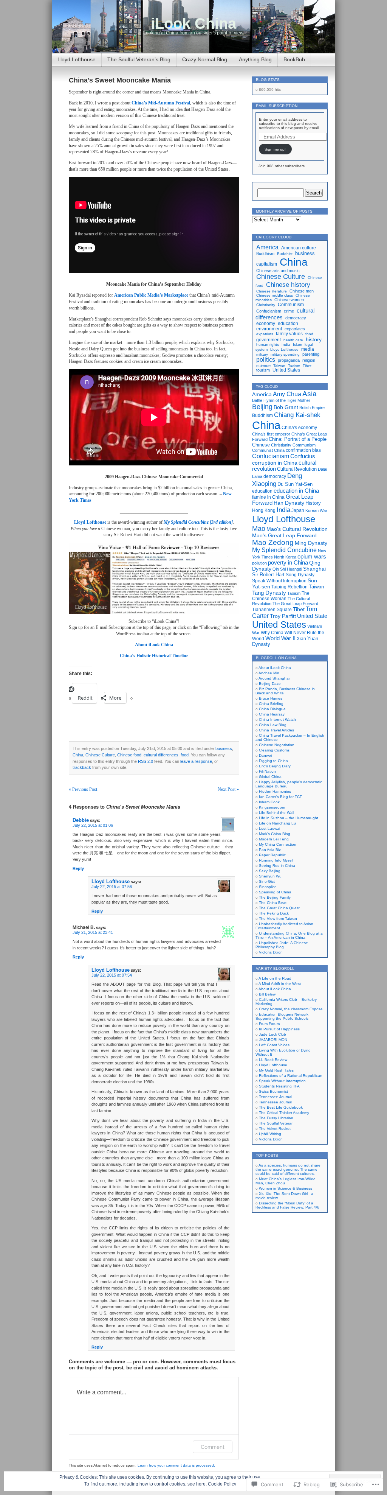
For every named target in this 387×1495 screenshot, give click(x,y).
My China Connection (277, 844)
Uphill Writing (270, 1134)
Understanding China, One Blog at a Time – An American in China (289, 935)
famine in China (268, 497)
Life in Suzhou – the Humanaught (288, 818)
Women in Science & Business (285, 1188)
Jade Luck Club (272, 1034)
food (185, 755)
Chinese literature (271, 291)
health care (293, 340)
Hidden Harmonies (275, 791)
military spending (285, 354)
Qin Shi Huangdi (287, 569)
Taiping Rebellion (289, 587)
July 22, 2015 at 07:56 (111, 886)
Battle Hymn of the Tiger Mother (281, 400)
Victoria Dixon (271, 952)
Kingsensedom (272, 807)
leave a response (196, 761)
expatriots (264, 334)
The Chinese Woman (281, 596)
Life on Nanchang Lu (277, 823)
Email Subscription (276, 106)
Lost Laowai (269, 828)
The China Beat (272, 903)
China (78, 755)
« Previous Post (83, 789)
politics (265, 359)
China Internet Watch (277, 719)
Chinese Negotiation (276, 745)
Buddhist (285, 254)
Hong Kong (264, 510)
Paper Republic (272, 855)
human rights (267, 344)
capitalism (266, 264)
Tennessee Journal (275, 1097)
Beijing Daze (270, 683)
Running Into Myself (276, 860)
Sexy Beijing (269, 871)
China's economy (299, 427)
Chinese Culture (100, 755)
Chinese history (288, 284)
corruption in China (274, 463)
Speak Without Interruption (279, 580)
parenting (310, 354)
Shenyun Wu (270, 876)
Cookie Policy (222, 1484)
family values (289, 333)
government (268, 339)
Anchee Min (269, 673)
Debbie (81, 820)
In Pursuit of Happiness (279, 1029)
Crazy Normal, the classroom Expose (291, 1009)
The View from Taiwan (278, 918)
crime (289, 311)
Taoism (294, 366)
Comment (212, 1447)
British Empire (312, 407)
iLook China (193, 23)
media (307, 349)
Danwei (265, 755)
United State (312, 616)
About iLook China (275, 668)
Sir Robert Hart (268, 574)
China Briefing (271, 704)
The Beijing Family (275, 897)
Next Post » (228, 789)
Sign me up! (275, 149)
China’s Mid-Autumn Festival (161, 103)
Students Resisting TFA (279, 1086)
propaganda (289, 360)
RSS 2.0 (145, 761)
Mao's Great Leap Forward (284, 535)
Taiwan (279, 366)
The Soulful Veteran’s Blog (138, 59)
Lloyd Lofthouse (76, 59)
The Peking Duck (274, 913)
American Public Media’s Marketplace (151, 295)
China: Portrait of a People (298, 439)
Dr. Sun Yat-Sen (295, 484)
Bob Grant (286, 407)
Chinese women (289, 299)
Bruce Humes (270, 698)
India (286, 344)
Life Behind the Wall (276, 813)
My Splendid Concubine (284, 550)
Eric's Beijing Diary (275, 766)
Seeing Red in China (277, 865)
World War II (280, 638)
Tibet (307, 366)
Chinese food (129, 755)
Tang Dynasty (269, 593)
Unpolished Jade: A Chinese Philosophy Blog (281, 945)
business (223, 748)
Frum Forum (269, 1024)
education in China (296, 491)
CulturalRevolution (297, 469)
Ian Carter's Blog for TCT (280, 797)
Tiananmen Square (272, 609)
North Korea (285, 557)
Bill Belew (267, 994)
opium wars (311, 557)
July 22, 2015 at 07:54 (111, 975)
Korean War (316, 510)
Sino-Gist (267, 881)
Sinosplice (268, 887)
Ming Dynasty (311, 543)
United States (286, 370)
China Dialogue (272, 709)
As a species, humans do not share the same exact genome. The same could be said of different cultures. (287, 1169)
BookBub (294, 59)
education (288, 323)
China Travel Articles (276, 730)
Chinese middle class (274, 295)
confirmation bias (303, 450)
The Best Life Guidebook (281, 1107)
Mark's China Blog (274, 834)
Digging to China (273, 761)
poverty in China (288, 563)
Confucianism (268, 311)
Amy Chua (287, 394)
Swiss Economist (273, 1091)
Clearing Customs (274, 750)
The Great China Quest (279, 908)
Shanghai (314, 569)
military (262, 354)
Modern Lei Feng (274, 839)
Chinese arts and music (278, 270)
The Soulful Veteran (276, 1123)
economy (265, 323)
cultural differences (161, 755)
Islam (297, 344)
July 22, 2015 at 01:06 (93, 825)
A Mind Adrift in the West (280, 984)
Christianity (265, 305)
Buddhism (265, 253)
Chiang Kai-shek (297, 414)
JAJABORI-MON (273, 1040)
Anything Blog (255, 59)
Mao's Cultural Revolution (297, 529)
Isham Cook (269, 802)
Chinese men (301, 291)
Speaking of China (275, 892)
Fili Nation (267, 771)
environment (269, 328)
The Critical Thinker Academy (284, 1113)
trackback (82, 767)
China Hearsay (272, 714)
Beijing (262, 407)
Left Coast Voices (274, 1045)
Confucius (302, 456)
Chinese (261, 445)
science (263, 365)
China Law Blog (272, 725)
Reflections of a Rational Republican (290, 1075)
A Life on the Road (275, 978)
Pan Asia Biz (270, 850)
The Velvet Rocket (275, 1128)
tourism (263, 370)
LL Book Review (273, 1060)
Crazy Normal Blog (204, 59)
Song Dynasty (300, 574)
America (267, 247)
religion (308, 360)
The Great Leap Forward (295, 603)
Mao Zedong (273, 542)
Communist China (268, 450)
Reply (78, 868)
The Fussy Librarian (276, 1118)
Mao (258, 528)
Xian (301, 638)
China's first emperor (271, 434)
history (314, 339)
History (313, 503)
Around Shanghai (274, 678)
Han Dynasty (289, 503)
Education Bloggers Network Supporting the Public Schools (281, 1016)
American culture (298, 247)
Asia (309, 394)
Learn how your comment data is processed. (176, 1465)
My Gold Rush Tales (276, 1070)
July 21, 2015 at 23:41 (93, 932)
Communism (291, 304)
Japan (297, 510)
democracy (295, 318)
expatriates (295, 329)
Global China (270, 777)
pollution (259, 563)
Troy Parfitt (283, 616)
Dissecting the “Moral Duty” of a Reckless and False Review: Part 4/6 (287, 1205)
